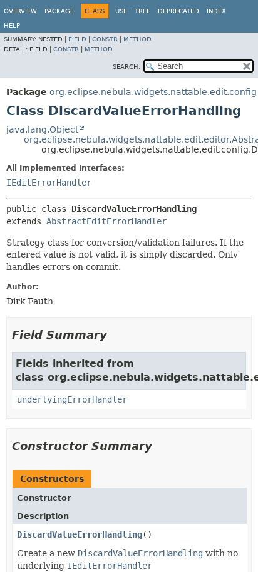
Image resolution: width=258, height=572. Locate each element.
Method (137, 39)
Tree (142, 11)
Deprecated (178, 11)
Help (12, 25)
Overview (20, 11)
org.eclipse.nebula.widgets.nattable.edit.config (153, 92)
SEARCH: (126, 66)
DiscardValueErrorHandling (79, 534)
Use (121, 11)
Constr (105, 39)
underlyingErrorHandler (72, 399)
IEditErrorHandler (48, 183)
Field (77, 39)
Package (59, 11)
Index (216, 11)
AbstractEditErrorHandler (106, 221)
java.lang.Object (42, 129)
